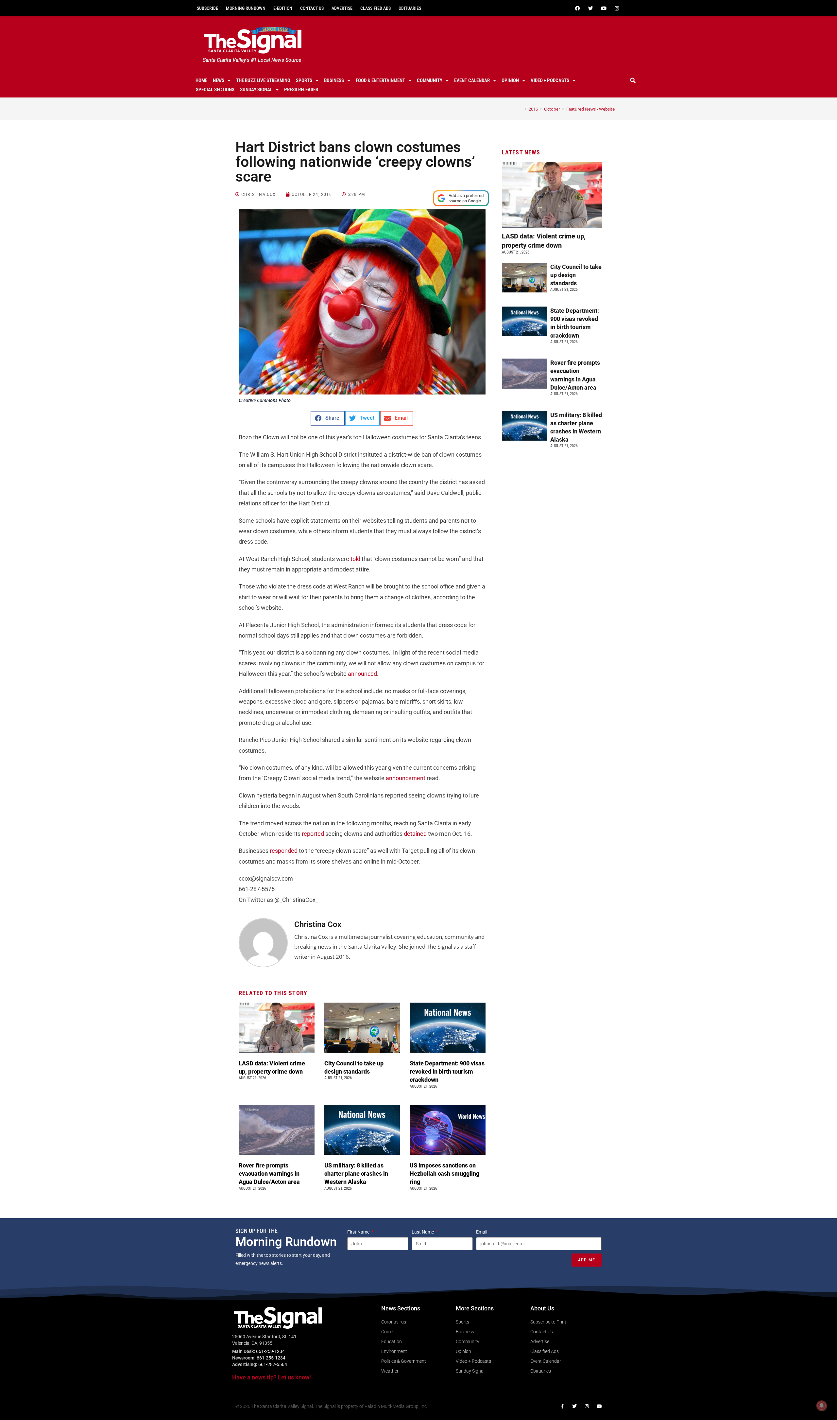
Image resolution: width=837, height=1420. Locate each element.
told (355, 558)
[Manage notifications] (821, 1405)
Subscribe (207, 8)
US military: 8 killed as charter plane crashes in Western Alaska (356, 1173)
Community (429, 80)
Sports (304, 80)
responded (284, 850)
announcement (405, 778)
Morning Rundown (245, 8)
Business (334, 80)
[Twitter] (590, 8)
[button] (633, 80)
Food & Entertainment (380, 80)
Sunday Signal (256, 90)
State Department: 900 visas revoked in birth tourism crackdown (447, 1071)
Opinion (510, 80)
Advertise (342, 8)
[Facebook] (577, 8)
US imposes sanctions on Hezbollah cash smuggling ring (444, 1173)
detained (415, 833)
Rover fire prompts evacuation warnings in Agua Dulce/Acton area (270, 1173)
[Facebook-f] (562, 1406)
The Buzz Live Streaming (263, 80)
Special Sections (215, 90)
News (218, 80)
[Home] (520, 109)
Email (482, 1232)
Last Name (423, 1232)
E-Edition (282, 8)
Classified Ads (375, 8)
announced (362, 673)
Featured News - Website (590, 109)
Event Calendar (472, 80)
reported (313, 833)
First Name (358, 1232)
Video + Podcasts (550, 80)
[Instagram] (617, 8)
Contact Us (312, 8)
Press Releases (301, 90)
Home (201, 80)
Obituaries (410, 8)
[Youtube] (603, 8)
